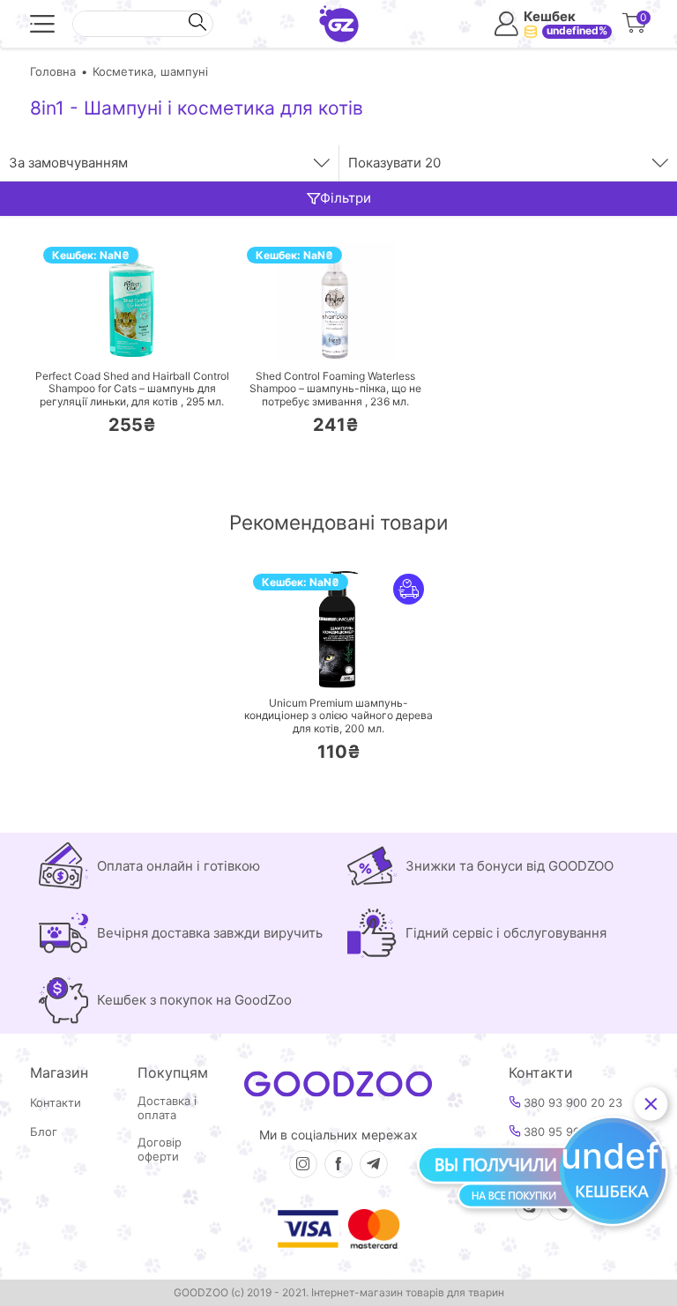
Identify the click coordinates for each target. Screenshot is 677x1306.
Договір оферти (160, 1149)
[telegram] (374, 1164)
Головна (53, 71)
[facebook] (338, 1164)
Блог (43, 1132)
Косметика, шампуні (150, 71)
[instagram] (303, 1164)
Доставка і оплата (167, 1108)
